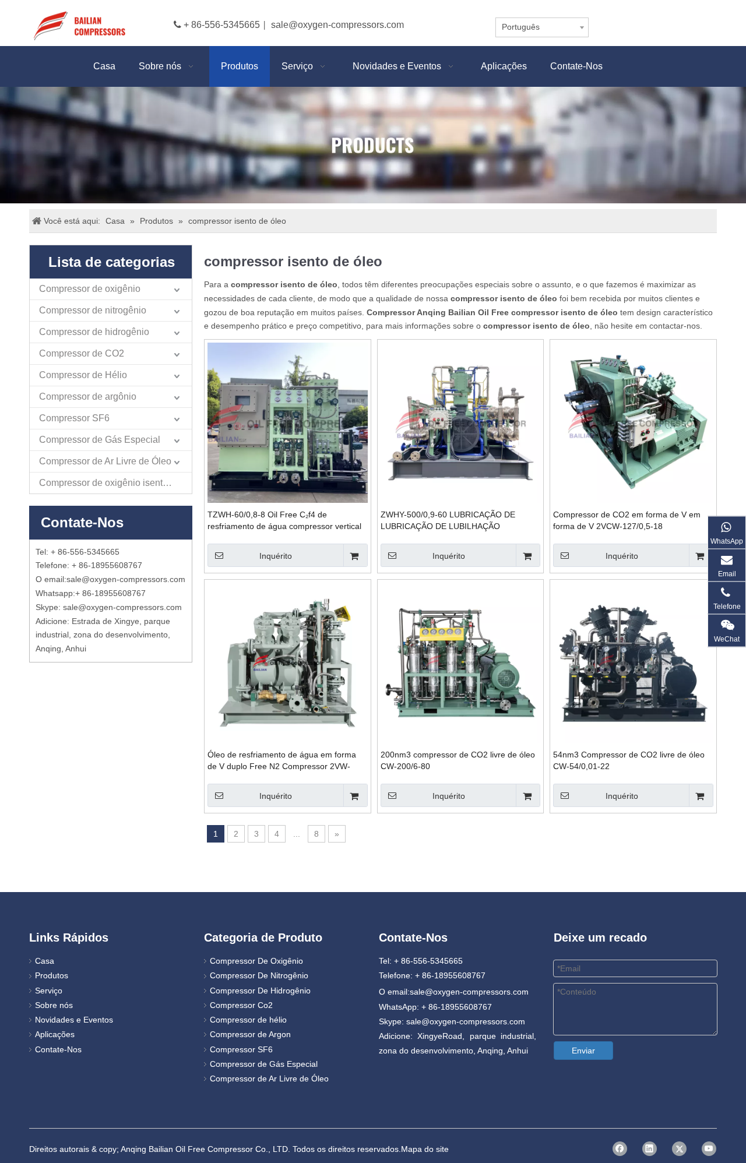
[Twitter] (679, 1148)
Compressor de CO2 (81, 353)
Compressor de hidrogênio (94, 332)
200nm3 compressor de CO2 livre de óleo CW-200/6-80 (458, 760)
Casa (44, 960)
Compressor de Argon (250, 1034)
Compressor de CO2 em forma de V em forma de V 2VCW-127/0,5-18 (627, 520)
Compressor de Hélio (83, 375)
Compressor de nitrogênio (92, 310)
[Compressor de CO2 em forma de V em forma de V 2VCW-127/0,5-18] (633, 422)
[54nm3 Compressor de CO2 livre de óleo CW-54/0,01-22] (633, 662)
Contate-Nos (58, 1049)
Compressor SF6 (74, 418)
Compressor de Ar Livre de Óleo (105, 461)
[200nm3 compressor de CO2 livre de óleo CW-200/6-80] (461, 662)
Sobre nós (54, 1005)
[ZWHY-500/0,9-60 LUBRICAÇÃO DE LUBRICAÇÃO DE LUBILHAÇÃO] (461, 422)
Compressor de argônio (87, 396)
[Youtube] (709, 1148)
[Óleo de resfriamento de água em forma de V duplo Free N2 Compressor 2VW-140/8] (287, 662)
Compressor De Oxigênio (256, 960)
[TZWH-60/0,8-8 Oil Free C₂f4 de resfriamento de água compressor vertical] (287, 422)
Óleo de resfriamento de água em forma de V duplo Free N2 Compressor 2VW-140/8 (281, 761)
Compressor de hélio (248, 1019)
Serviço (48, 990)
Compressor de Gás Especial (99, 440)
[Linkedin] (649, 1148)
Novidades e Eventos (74, 1019)
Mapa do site (425, 1149)
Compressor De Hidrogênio (260, 990)
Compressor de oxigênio (89, 289)
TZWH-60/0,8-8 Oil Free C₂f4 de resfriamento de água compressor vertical (284, 520)
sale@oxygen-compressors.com (337, 25)
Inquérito (275, 556)
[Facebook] (620, 1148)
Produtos (51, 975)
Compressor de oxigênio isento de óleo (115, 483)
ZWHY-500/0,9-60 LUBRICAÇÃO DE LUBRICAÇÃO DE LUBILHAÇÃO (448, 520)
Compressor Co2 (241, 1005)
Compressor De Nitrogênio (259, 975)
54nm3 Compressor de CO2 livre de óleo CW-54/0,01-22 (629, 760)
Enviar (583, 1050)
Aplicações (55, 1034)
